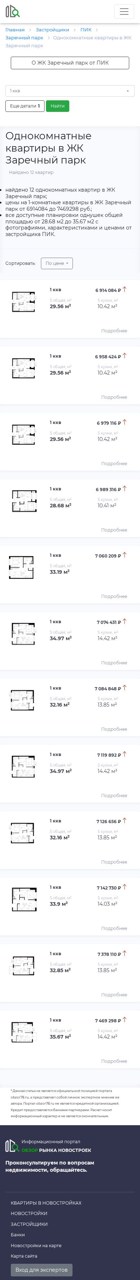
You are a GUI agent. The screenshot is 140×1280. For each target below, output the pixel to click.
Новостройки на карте (36, 1245)
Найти (58, 106)
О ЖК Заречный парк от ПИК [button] (70, 63)
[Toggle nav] (124, 11)
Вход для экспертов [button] (41, 1270)
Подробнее (114, 330)
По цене (55, 263)
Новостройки (29, 1213)
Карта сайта (24, 1256)
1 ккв (15, 90)
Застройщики (29, 1224)
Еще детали (25, 106)
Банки (18, 1234)
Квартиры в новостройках (46, 1203)
